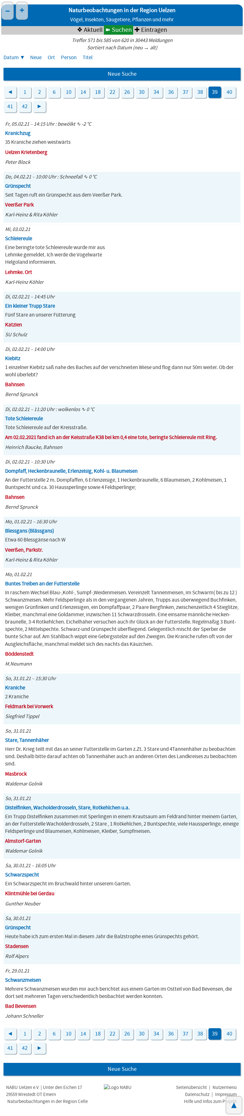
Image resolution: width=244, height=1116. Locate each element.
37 (185, 92)
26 (127, 92)
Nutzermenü (225, 1087)
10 (68, 92)
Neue (36, 57)
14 (83, 92)
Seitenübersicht (191, 1087)
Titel (87, 57)
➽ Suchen (118, 29)
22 (112, 92)
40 (229, 92)
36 (171, 92)
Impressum (226, 1094)
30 (142, 92)
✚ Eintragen (150, 29)
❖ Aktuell (90, 29)
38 (200, 92)
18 (98, 92)
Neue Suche (122, 74)
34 (156, 92)
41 (10, 106)
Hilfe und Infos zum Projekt (210, 1101)
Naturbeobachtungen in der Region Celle (47, 1101)
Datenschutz (197, 1094)
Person (69, 57)
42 (25, 106)
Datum (11, 57)
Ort (51, 57)
